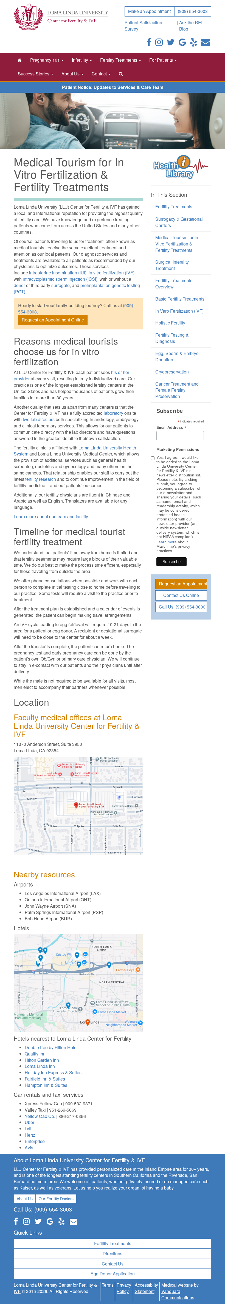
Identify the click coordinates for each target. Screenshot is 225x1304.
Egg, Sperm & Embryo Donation (177, 356)
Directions (112, 1253)
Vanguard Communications (177, 1294)
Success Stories (34, 73)
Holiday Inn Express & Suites (53, 1072)
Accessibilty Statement (146, 1288)
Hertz (30, 1135)
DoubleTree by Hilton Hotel (51, 1047)
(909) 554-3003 (193, 11)
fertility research (40, 479)
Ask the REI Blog (190, 25)
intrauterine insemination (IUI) (57, 272)
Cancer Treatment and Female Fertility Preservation (177, 390)
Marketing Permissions (177, 449)
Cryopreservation (172, 372)
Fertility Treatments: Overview (174, 283)
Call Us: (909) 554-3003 (182, 607)
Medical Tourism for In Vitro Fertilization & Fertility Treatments (176, 243)
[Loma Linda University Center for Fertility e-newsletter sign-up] (205, 43)
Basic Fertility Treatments (179, 299)
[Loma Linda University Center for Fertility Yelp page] (61, 1220)
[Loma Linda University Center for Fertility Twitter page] (171, 43)
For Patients (161, 60)
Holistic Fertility (170, 323)
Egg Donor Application (113, 1273)
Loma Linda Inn (40, 1066)
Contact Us (112, 1264)
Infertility (80, 60)
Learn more (166, 542)
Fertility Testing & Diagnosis (172, 338)
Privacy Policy (124, 1288)
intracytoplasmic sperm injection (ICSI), (61, 279)
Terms (108, 1285)
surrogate (60, 285)
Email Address (171, 427)
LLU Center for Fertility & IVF (41, 1169)
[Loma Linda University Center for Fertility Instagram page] (159, 43)
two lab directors (39, 419)
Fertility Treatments (119, 60)
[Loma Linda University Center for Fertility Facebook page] (149, 43)
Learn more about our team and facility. (51, 516)
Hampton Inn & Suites (46, 1085)
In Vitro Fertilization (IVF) (179, 311)
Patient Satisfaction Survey (143, 25)
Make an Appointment (149, 11)
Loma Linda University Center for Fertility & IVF (55, 1288)
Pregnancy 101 (45, 60)
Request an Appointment (183, 583)
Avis (29, 1147)
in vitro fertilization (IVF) (111, 272)
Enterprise (35, 1141)
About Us (71, 73)
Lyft (28, 1128)
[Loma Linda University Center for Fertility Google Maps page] (50, 1220)
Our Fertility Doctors (56, 1198)
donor (19, 285)
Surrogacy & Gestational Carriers (179, 222)
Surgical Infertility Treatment (172, 265)
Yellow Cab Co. (40, 1116)
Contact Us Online (181, 595)
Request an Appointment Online (53, 320)
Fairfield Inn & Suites (45, 1079)
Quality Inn (35, 1054)
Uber (29, 1122)
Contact (100, 73)
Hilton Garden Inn (42, 1060)
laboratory (113, 413)
